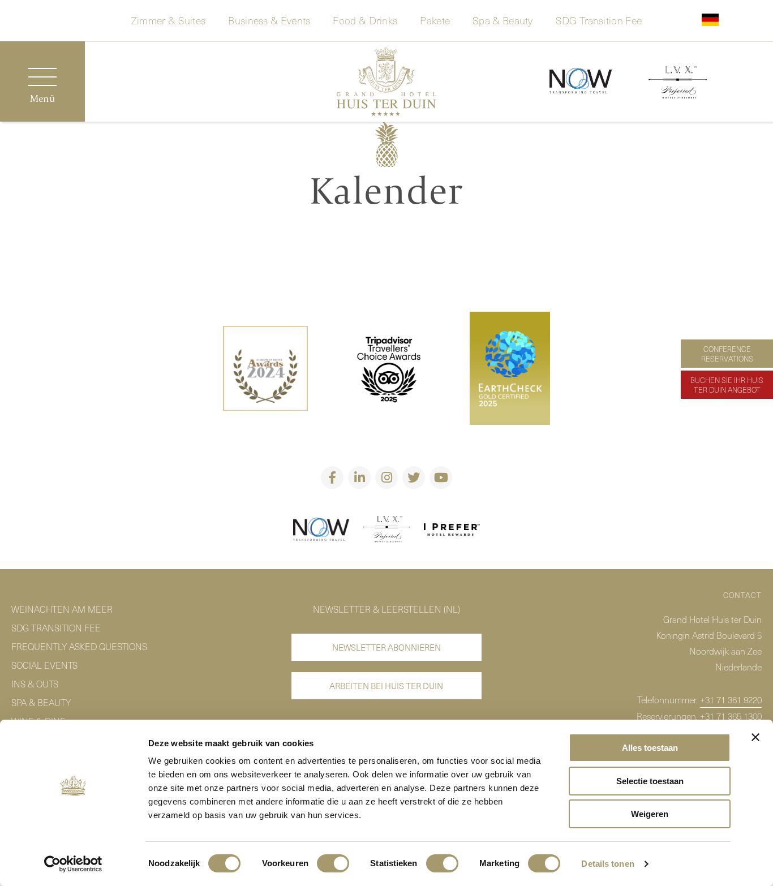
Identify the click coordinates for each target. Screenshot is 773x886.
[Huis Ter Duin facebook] (332, 477)
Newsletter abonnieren (386, 647)
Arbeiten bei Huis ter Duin (386, 685)
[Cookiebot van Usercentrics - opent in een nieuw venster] (73, 863)
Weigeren (649, 814)
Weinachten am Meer (62, 609)
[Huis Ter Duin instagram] (386, 477)
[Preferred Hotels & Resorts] (386, 531)
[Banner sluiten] (755, 737)
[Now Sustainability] (580, 82)
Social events (44, 665)
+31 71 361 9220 (731, 699)
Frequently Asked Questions (79, 646)
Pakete (435, 19)
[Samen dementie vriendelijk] (321, 531)
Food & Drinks (365, 19)
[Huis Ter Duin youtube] (441, 477)
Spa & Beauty (503, 19)
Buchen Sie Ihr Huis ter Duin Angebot (726, 385)
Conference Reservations (727, 353)
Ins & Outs (34, 683)
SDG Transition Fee (599, 19)
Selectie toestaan (650, 781)
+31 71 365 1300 (731, 715)
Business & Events (269, 19)
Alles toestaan (650, 747)
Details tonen (607, 863)
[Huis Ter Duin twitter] (413, 477)
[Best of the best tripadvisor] (265, 370)
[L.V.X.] (678, 84)
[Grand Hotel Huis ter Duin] (386, 83)
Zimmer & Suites (168, 19)
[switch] (333, 863)
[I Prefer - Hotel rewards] (452, 531)
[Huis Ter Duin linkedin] (359, 477)
